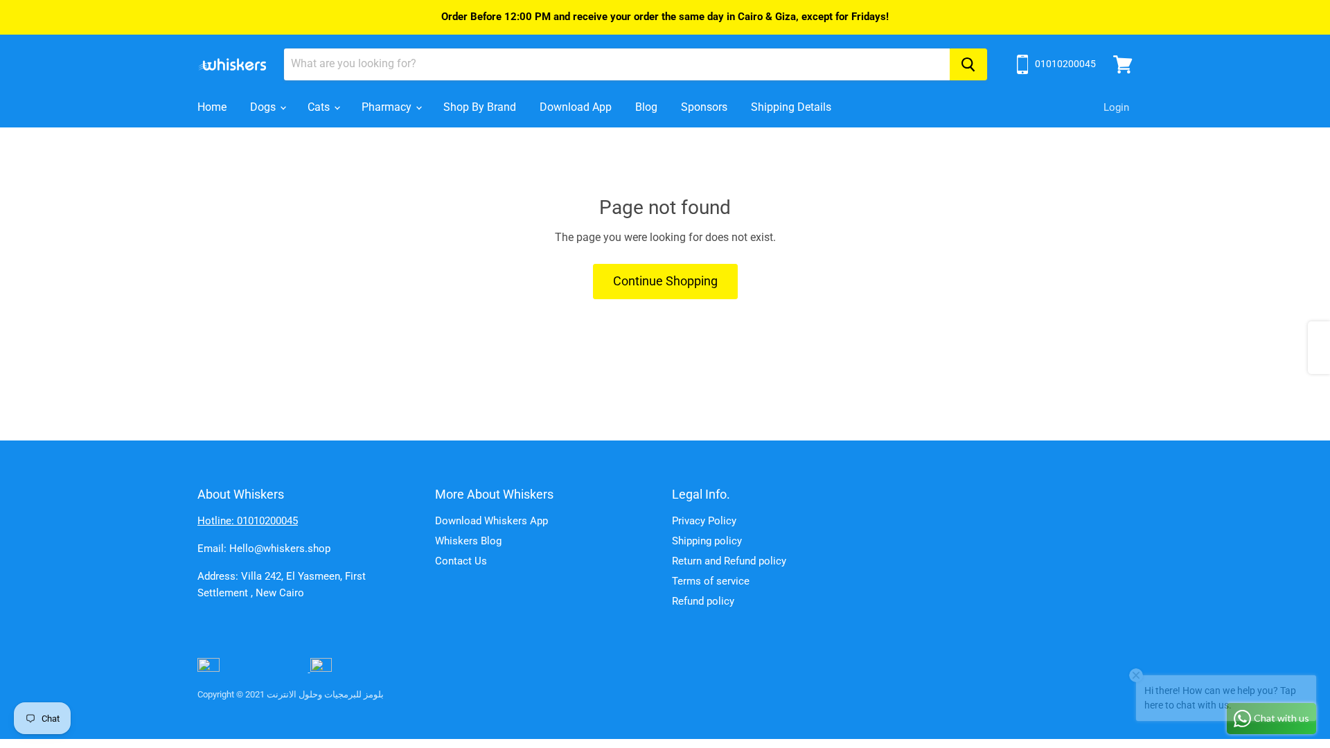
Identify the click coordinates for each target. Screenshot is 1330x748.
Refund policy (703, 601)
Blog (646, 107)
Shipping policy (707, 541)
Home (212, 107)
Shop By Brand (479, 107)
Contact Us (461, 561)
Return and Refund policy (729, 561)
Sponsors (704, 107)
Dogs (264, 107)
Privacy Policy (704, 521)
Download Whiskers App (491, 521)
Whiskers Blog (468, 541)
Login (1116, 107)
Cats (320, 107)
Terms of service (711, 581)
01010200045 (1065, 63)
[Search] (968, 64)
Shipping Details (791, 107)
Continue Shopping (665, 281)
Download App (576, 107)
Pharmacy (388, 107)
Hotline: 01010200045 (247, 521)
